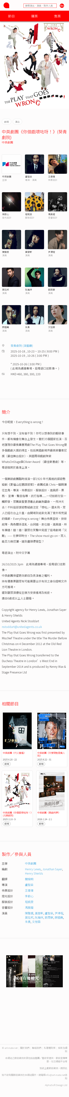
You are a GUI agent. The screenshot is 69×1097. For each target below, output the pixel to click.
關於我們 (24, 1048)
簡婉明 (29, 879)
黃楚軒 (28, 252)
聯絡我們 (36, 1048)
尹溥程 (51, 252)
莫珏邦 (5, 289)
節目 (11, 16)
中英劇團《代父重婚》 (14, 753)
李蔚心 (5, 214)
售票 (57, 16)
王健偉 (51, 176)
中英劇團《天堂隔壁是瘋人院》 (51, 754)
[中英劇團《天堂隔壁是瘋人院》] (51, 731)
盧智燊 (28, 176)
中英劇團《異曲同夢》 (48, 812)
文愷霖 (51, 327)
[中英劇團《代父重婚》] (17, 731)
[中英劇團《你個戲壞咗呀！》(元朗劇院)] (17, 791)
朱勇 (27, 327)
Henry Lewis (33, 869)
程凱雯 (28, 214)
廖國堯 (5, 327)
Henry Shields (34, 873)
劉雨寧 (51, 289)
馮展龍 (51, 214)
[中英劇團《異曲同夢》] (51, 791)
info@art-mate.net (55, 1075)
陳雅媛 (5, 252)
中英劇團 (7, 142)
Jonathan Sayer (52, 869)
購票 (34, 16)
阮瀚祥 (28, 289)
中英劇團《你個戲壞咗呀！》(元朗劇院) (17, 814)
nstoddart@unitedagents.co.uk (22, 627)
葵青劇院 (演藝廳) (22, 345)
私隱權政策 (49, 1048)
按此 (65, 1068)
